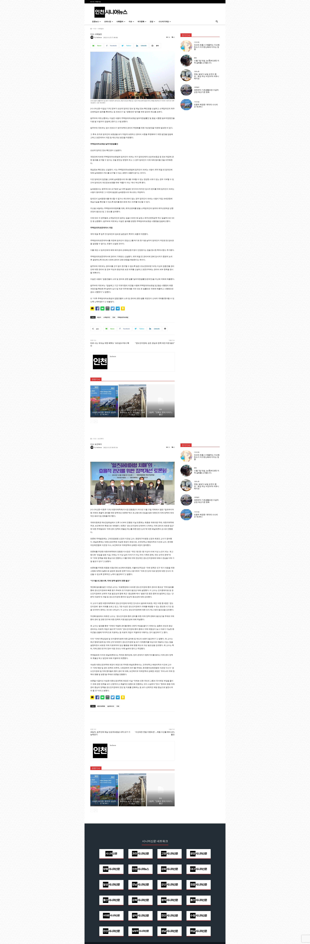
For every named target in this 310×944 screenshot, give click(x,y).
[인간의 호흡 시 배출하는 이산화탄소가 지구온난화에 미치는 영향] (186, 46)
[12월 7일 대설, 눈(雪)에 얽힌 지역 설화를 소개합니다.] (186, 60)
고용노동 (196, 71)
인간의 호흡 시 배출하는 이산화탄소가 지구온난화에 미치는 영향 (207, 47)
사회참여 (119, 21)
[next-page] (95, 421)
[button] (217, 22)
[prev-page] (91, 421)
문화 (160, 409)
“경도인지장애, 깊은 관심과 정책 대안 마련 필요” (155, 343)
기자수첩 (104, 409)
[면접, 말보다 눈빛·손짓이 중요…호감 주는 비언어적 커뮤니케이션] (186, 75)
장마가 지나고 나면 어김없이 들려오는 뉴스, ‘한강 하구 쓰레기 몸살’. (132, 412)
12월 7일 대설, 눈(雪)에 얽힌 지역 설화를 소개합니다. (206, 62)
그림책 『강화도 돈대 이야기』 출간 (160, 413)
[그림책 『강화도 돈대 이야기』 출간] (161, 400)
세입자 (99, 317)
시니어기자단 (164, 21)
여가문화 (141, 21)
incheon (99, 37)
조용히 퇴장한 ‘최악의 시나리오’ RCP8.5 (104, 413)
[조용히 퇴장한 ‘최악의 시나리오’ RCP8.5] (104, 400)
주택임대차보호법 (123, 317)
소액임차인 (106, 317)
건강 (151, 21)
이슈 (130, 21)
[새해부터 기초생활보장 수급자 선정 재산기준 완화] (186, 90)
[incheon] (92, 37)
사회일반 (101, 29)
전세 (113, 317)
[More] (165, 328)
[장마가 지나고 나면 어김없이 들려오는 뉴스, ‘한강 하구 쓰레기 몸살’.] (132, 400)
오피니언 (107, 21)
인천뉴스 (95, 21)
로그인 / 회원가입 (95, 1)
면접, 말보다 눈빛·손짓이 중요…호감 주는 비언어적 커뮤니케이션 (206, 76)
